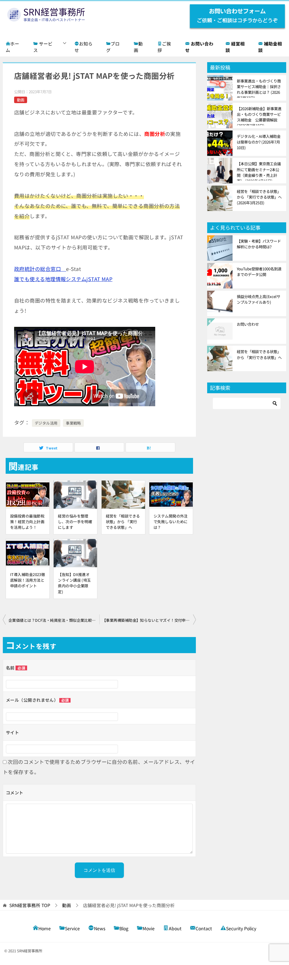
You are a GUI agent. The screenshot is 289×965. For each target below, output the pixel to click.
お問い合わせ (248, 324)
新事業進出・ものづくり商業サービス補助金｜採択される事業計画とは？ (259, 88)
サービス (42, 47)
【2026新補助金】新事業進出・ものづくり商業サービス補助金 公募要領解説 (259, 115)
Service (72, 928)
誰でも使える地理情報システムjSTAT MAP (63, 278)
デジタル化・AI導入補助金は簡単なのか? (259, 141)
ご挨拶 (164, 47)
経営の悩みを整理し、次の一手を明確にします (75, 521)
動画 (138, 47)
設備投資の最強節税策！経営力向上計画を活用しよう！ (27, 521)
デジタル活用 (46, 423)
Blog (123, 928)
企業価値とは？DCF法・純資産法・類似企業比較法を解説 (53, 620)
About (175, 928)
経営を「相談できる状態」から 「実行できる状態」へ (123, 521)
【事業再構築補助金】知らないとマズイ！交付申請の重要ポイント (149, 620)
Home (44, 928)
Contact (204, 928)
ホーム (12, 47)
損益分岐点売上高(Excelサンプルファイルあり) (258, 299)
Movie (149, 928)
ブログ (113, 47)
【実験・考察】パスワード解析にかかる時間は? (259, 243)
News (99, 928)
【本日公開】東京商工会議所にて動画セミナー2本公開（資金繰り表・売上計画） (259, 171)
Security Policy (241, 928)
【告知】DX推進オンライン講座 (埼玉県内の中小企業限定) (74, 582)
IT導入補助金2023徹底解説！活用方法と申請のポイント (27, 579)
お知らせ (84, 47)
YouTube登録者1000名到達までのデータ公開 (259, 271)
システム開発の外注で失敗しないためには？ (171, 521)
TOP (29, 905)
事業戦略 (73, 423)
